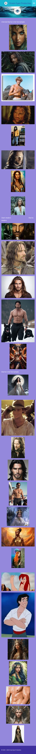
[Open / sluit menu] (34, 3)
